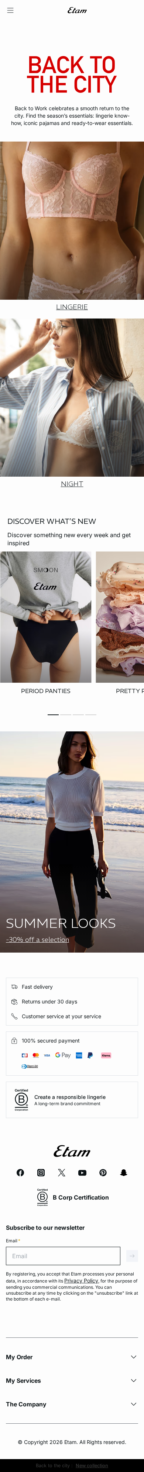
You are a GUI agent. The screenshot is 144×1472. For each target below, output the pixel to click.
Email (13, 1240)
